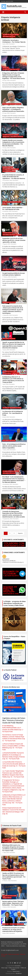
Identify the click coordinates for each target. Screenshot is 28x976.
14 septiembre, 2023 (7, 518)
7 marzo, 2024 (5, 449)
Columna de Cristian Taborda (11, 34)
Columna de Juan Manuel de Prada (12, 201)
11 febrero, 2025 (6, 277)
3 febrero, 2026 (6, 907)
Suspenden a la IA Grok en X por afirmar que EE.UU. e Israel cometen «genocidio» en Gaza (13, 240)
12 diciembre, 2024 (7, 315)
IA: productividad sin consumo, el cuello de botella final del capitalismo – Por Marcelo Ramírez (13, 176)
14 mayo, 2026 (6, 147)
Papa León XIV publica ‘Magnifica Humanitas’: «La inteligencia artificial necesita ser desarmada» (13, 109)
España (5, 203)
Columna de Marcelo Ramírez (10, 134)
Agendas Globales (8, 167)
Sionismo (18, 234)
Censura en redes (7, 232)
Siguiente (20, 533)
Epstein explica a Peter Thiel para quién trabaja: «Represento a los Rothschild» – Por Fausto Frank (13, 903)
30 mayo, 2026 (6, 80)
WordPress (19, 973)
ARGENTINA (5, 67)
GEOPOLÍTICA (6, 136)
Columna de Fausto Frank (9, 371)
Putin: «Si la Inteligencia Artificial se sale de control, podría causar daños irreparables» (14, 446)
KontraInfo (12, 44)
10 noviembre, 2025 (7, 180)
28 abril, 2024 (5, 417)
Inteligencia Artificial (9, 36)
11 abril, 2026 (5, 852)
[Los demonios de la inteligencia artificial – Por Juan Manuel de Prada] (14, 401)
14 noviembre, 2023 (7, 484)
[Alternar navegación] (3, 12)
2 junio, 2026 (5, 44)
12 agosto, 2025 (6, 244)
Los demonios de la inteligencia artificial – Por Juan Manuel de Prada (12, 413)
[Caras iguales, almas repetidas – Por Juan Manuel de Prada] (14, 198)
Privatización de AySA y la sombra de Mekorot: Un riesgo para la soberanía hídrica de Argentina (13, 929)
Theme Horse (15, 971)
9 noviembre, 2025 (6, 211)
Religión (18, 103)
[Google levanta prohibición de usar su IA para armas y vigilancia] (14, 263)
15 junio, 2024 (5, 349)
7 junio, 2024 (5, 384)
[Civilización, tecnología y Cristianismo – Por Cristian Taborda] (14, 30)
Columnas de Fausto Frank (11, 825)
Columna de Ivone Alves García (11, 69)
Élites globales (7, 373)
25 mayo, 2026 (6, 113)
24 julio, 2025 (5, 933)
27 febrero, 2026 (6, 880)
